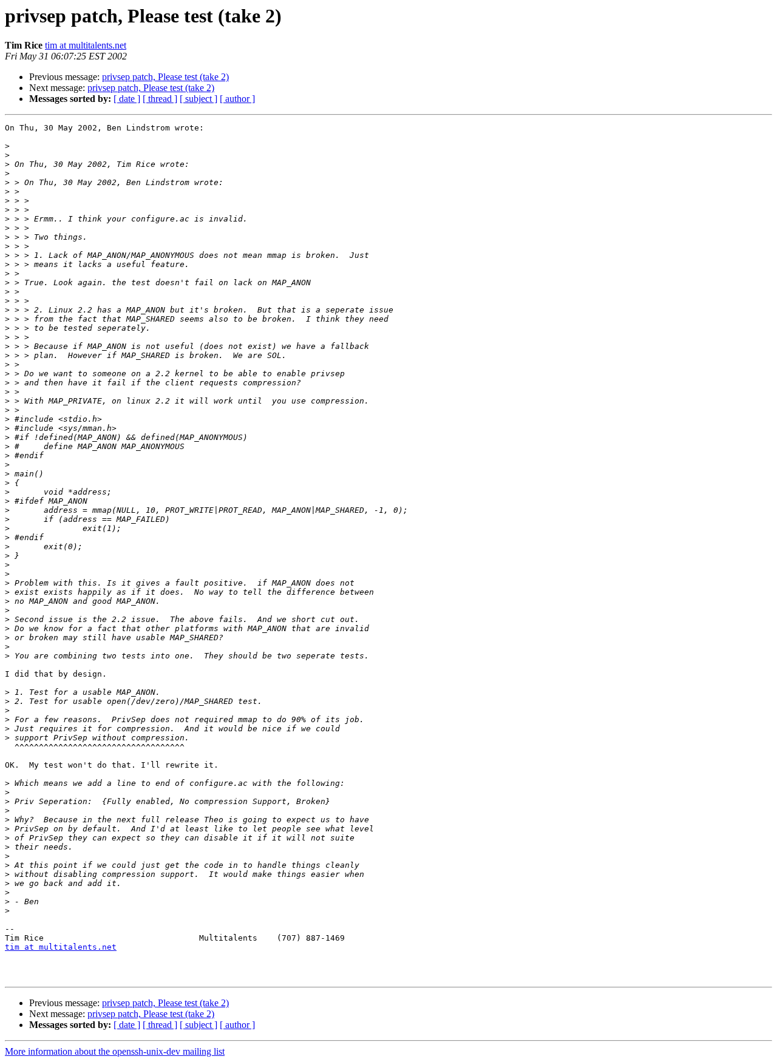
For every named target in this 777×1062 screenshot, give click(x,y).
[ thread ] (160, 98)
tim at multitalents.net (85, 45)
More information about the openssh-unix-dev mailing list (115, 1051)
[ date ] (127, 98)
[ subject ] (198, 98)
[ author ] (237, 98)
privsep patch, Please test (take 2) (165, 77)
